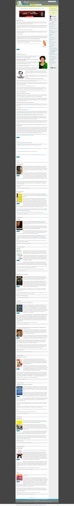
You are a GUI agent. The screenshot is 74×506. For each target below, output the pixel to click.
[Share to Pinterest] (54, 67)
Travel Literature (52, 59)
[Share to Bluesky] (55, 67)
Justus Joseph (18, 438)
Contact (27, 501)
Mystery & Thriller (52, 39)
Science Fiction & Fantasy (53, 42)
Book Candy (50, 30)
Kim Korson (27, 42)
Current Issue (26, 6)
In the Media (40, 501)
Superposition (52, 43)
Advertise (29, 501)
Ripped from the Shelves (53, 24)
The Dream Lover (52, 37)
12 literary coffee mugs (23, 148)
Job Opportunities (46, 501)
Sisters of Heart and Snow (53, 38)
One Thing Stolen (52, 63)
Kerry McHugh (22, 135)
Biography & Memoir (52, 53)
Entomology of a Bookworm (30, 135)
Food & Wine (51, 46)
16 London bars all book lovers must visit (41, 154)
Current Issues (37, 501)
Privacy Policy (49, 501)
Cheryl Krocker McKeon (30, 347)
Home (27, 4)
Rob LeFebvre (27, 267)
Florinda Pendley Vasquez (44, 209)
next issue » (33, 497)
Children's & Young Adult (53, 62)
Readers (32, 4)
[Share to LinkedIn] (53, 67)
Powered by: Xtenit (37, 503)
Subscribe (43, 501)
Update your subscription (44, 499)
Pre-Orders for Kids (38, 6)
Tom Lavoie (28, 293)
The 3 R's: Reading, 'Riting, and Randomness (24, 210)
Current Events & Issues (53, 56)
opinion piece (36, 420)
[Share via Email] (49, 67)
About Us (25, 501)
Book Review (51, 34)
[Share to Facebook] (50, 67)
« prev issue (30, 497)
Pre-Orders (34, 6)
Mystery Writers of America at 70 (53, 28)
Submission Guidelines (33, 501)
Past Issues (30, 6)
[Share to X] (52, 67)
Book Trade (39, 4)
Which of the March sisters (21, 151)
